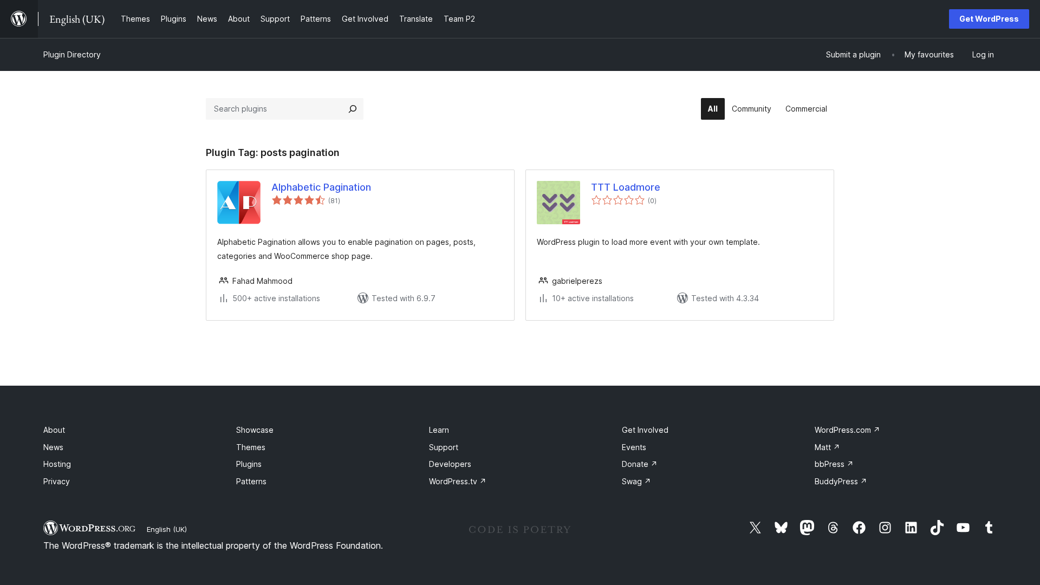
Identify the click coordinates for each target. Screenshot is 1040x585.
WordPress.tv (457, 481)
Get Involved (645, 429)
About (54, 429)
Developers (450, 464)
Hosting (57, 464)
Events (634, 447)
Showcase (255, 429)
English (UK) (167, 529)
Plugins (249, 464)
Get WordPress (989, 18)
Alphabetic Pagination (321, 187)
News (53, 447)
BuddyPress (841, 481)
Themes (250, 447)
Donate (640, 464)
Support (443, 447)
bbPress (834, 464)
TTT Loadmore (625, 187)
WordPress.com (847, 429)
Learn (439, 429)
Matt (827, 447)
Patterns (251, 481)
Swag (636, 481)
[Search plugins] (352, 109)
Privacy (56, 481)
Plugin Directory (72, 54)
